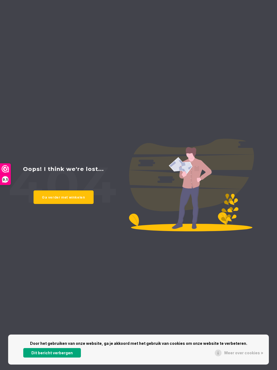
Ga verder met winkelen (63, 197)
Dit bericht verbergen (52, 352)
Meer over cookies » (243, 352)
